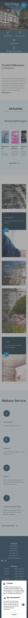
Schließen (14, 614)
